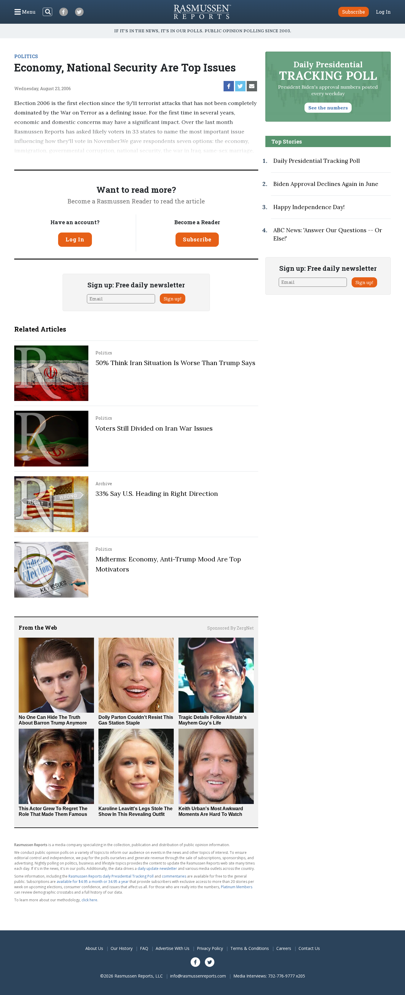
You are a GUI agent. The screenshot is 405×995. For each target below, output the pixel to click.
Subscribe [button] (353, 12)
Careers (283, 948)
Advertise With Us (172, 948)
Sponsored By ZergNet (230, 628)
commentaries (174, 876)
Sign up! (172, 299)
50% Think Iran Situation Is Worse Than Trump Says (175, 363)
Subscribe (197, 239)
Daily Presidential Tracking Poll (316, 160)
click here (89, 899)
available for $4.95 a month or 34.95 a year (93, 881)
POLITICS (26, 56)
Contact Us (309, 948)
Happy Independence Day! (309, 207)
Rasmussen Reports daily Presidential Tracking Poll (111, 876)
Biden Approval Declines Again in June (325, 183)
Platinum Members (236, 886)
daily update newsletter (157, 868)
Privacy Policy (210, 948)
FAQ (144, 948)
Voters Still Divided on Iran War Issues (154, 428)
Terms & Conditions (249, 948)
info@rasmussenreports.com (198, 976)
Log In (383, 11)
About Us (94, 948)
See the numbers (328, 108)
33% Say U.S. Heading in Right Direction (156, 493)
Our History (122, 948)
